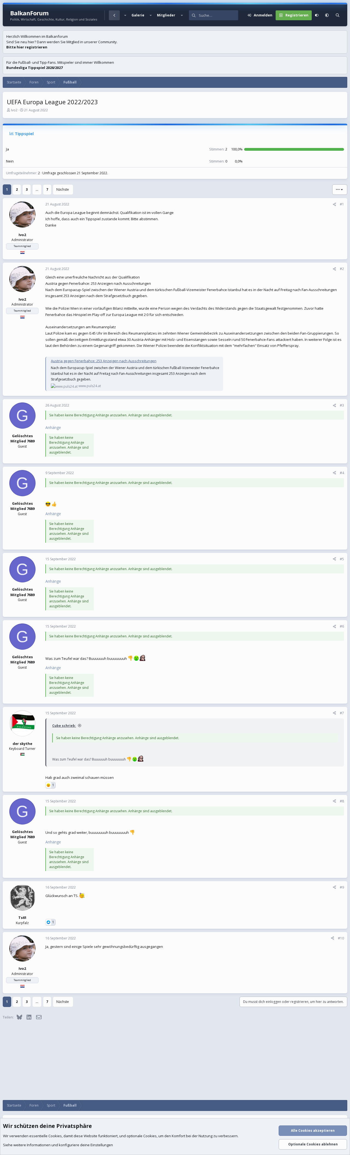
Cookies (55, 1135)
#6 (342, 626)
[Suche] (337, 15)
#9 (342, 887)
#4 (342, 473)
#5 (342, 559)
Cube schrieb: (64, 725)
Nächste (62, 189)
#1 (342, 204)
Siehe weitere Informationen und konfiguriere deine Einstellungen (58, 1144)
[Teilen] (334, 204)
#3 (342, 405)
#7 (342, 713)
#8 (342, 801)
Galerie (138, 15)
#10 (341, 938)
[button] (125, 15)
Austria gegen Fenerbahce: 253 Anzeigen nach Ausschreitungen (103, 360)
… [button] (37, 189)
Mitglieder (166, 15)
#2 (342, 268)
